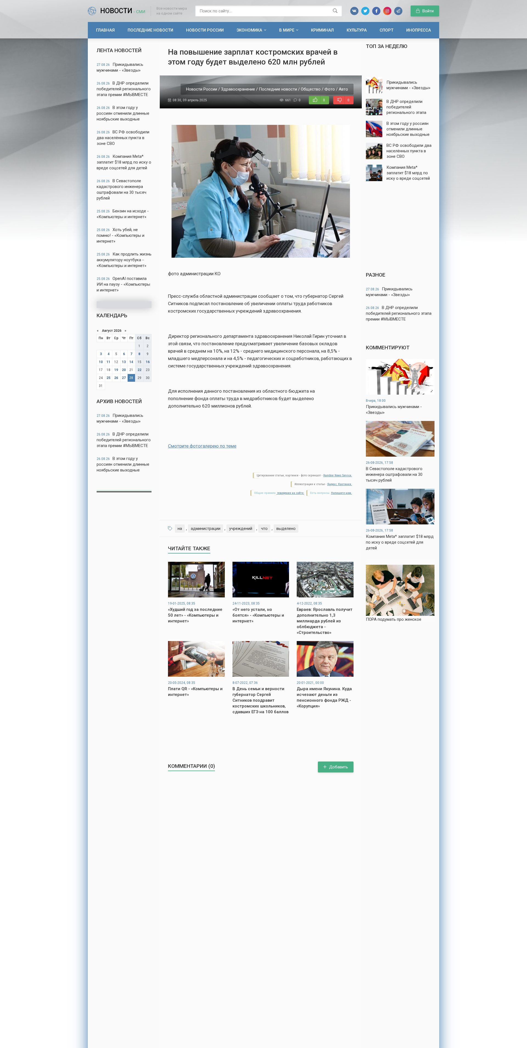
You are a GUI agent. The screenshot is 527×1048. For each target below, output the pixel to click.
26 (116, 378)
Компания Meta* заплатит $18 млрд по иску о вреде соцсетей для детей (124, 162)
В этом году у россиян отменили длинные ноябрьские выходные (123, 113)
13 (124, 362)
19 (116, 370)
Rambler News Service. (337, 475)
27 (124, 378)
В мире (286, 30)
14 (131, 362)
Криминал (322, 30)
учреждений (240, 528)
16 (148, 362)
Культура (357, 30)
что (264, 528)
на (180, 528)
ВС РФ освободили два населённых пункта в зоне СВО (123, 138)
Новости (122, 11)
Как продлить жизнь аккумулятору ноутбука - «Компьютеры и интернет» (124, 260)
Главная (105, 30)
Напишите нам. (341, 493)
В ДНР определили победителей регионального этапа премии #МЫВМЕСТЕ (124, 89)
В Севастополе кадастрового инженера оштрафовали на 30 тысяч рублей (121, 189)
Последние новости (150, 30)
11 (108, 362)
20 (124, 370)
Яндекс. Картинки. (339, 484)
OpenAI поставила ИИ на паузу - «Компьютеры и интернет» (123, 284)
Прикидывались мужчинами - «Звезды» (120, 67)
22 (139, 370)
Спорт (386, 30)
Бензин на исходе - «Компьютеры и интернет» (123, 214)
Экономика (249, 30)
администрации (205, 528)
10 (101, 362)
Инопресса (418, 30)
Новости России (205, 30)
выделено (286, 528)
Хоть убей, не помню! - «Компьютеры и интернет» (120, 235)
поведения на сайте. (290, 493)
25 (108, 378)
